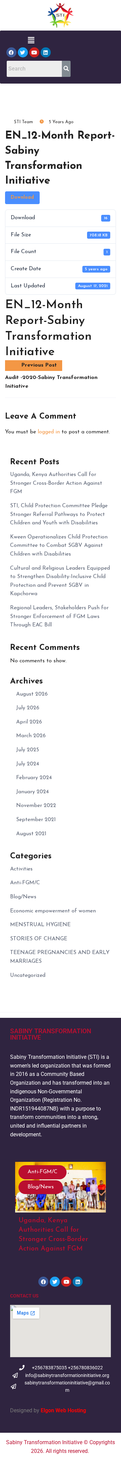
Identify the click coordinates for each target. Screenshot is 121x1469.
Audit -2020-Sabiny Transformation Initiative (51, 382)
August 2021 (31, 834)
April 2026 (29, 722)
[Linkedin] (46, 52)
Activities (21, 869)
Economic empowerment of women (53, 911)
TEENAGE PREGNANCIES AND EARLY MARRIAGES (60, 957)
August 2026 (32, 694)
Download (22, 197)
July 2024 (27, 764)
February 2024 (34, 777)
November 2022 (36, 805)
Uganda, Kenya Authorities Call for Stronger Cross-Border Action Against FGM (56, 483)
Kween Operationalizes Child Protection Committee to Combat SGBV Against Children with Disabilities (59, 545)
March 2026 (31, 736)
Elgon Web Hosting (62, 1410)
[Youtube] (34, 52)
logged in (49, 432)
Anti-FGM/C (25, 883)
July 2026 (27, 708)
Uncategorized (27, 975)
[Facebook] (11, 52)
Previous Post (39, 365)
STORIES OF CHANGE (38, 939)
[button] (31, 40)
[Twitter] (23, 52)
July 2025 (27, 750)
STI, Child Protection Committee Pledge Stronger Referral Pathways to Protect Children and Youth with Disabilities (59, 514)
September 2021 (36, 819)
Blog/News (23, 897)
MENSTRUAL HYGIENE (40, 925)
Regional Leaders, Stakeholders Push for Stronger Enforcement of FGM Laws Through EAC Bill (59, 616)
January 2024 (32, 792)
